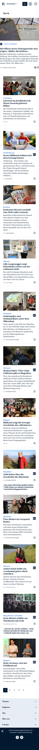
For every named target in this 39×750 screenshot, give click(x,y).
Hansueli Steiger (10, 681)
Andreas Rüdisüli (11, 391)
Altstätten (7, 313)
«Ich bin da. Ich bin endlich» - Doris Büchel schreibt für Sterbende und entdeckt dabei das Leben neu (19, 631)
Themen (5, 701)
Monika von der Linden (9, 67)
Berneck (6, 207)
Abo (25, 4)
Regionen (6, 707)
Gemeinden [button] (11, 4)
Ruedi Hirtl (9, 179)
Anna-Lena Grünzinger (12, 339)
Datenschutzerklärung (25, 732)
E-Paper (5, 724)
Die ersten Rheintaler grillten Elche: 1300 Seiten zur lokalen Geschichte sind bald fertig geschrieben (19, 487)
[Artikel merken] (37, 67)
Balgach (6, 420)
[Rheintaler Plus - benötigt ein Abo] (1, 44)
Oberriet (6, 261)
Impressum (13, 732)
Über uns (6, 719)
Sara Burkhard (10, 233)
